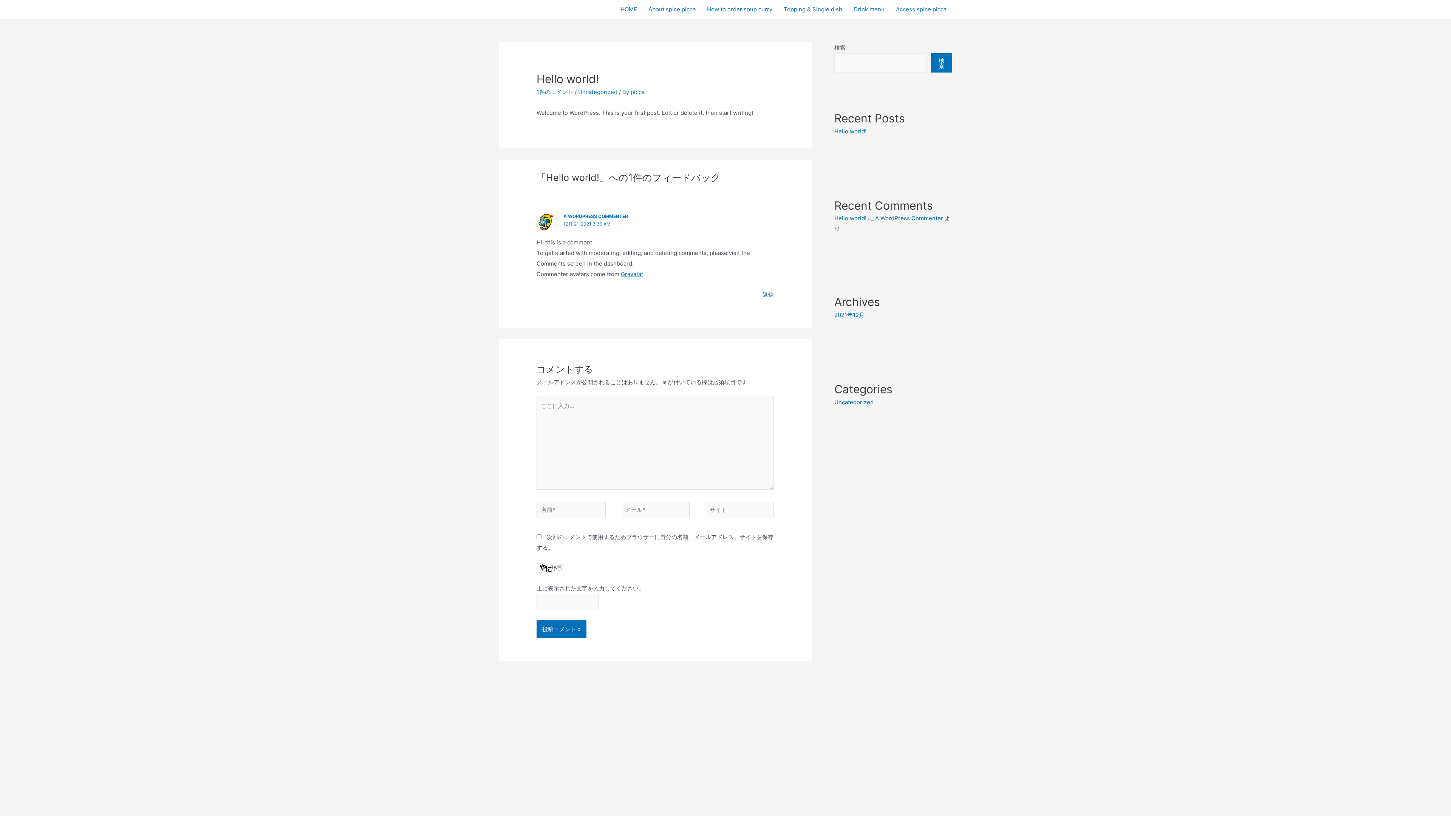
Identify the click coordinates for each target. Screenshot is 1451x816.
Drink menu (869, 9)
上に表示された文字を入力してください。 (590, 588)
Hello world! (850, 131)
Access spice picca (921, 9)
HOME (628, 9)
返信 (768, 294)
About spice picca (672, 9)
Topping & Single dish (813, 9)
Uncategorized (597, 92)
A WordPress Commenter (595, 216)
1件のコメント (555, 92)
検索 (840, 47)
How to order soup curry (739, 9)
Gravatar (632, 274)
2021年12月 (849, 314)
